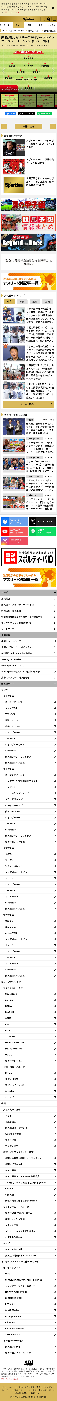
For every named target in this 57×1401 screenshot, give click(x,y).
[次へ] (4, 71)
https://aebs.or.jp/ (9, 1379)
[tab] (7, 25)
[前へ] (53, 71)
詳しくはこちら (12, 12)
